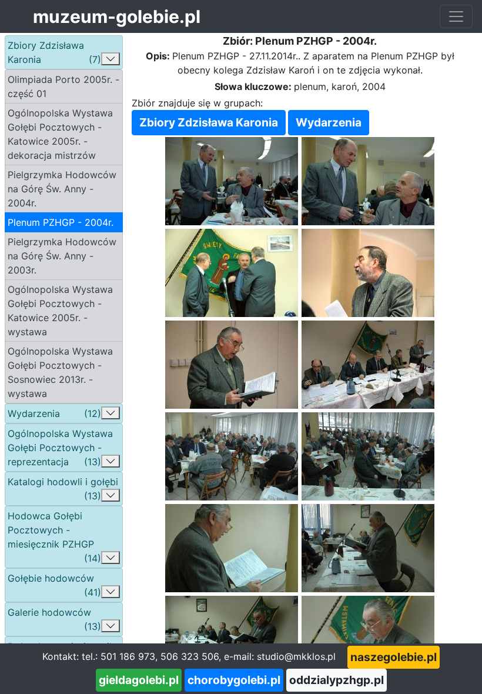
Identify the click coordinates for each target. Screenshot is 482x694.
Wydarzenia (329, 122)
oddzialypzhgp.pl (336, 680)
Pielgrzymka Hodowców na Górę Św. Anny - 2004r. (62, 189)
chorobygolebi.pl (234, 680)
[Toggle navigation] (456, 16)
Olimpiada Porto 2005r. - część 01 (63, 86)
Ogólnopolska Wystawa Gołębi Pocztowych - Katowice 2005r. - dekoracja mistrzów (60, 134)
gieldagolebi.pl (139, 680)
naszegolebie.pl (393, 657)
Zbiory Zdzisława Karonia (208, 122)
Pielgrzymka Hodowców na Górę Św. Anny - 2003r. (62, 256)
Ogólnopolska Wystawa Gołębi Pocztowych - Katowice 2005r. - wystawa (60, 310)
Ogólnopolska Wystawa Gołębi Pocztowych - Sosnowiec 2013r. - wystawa (60, 372)
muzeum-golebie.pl (116, 16)
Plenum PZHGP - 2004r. (60, 222)
